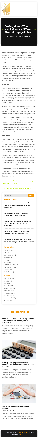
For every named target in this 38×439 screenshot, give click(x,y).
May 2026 (7, 283)
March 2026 (7, 286)
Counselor (7, 269)
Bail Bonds (7, 257)
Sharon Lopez (12, 36)
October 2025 (8, 295)
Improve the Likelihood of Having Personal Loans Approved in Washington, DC (18, 320)
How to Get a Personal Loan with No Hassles (15, 408)
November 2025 (8, 293)
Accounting (7, 250)
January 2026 (8, 291)
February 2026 (8, 288)
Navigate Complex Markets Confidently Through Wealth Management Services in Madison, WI (17, 205)
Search (31, 195)
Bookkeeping (7, 262)
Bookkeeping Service (10, 265)
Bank (5, 260)
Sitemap (23, 434)
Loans (30, 36)
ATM (5, 253)
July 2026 (6, 281)
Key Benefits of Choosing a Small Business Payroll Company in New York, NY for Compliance (17, 223)
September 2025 (9, 298)
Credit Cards (7, 272)
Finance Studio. (23, 433)
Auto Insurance (8, 255)
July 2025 (6, 300)
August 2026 (7, 279)
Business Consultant (10, 267)
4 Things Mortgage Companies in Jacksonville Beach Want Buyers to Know (18, 364)
